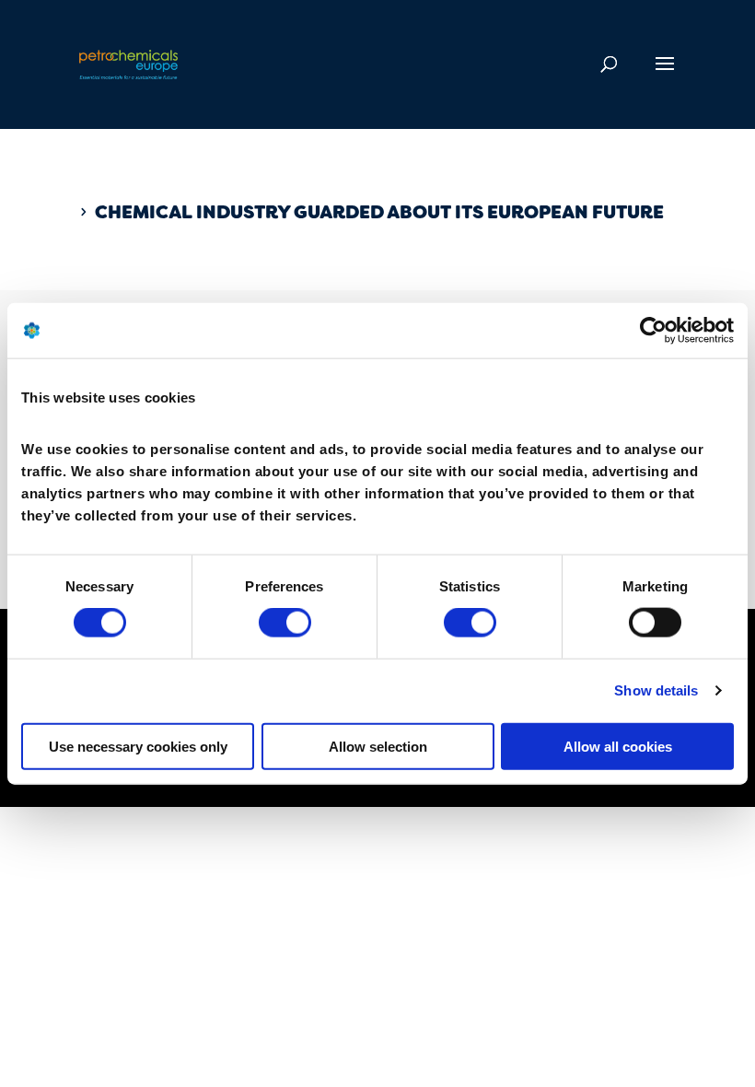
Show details (656, 690)
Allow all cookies (617, 746)
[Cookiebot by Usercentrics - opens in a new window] (653, 331)
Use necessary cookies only (138, 746)
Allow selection (378, 746)
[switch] (285, 622)
